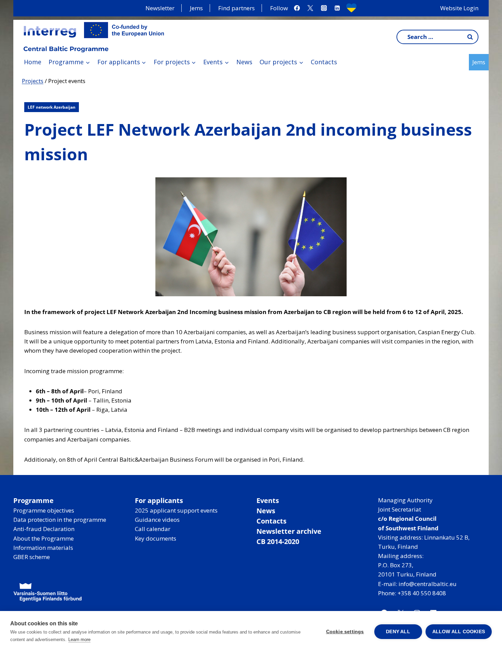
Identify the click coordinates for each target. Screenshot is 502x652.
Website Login (459, 8)
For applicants (159, 500)
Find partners (236, 8)
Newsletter (160, 8)
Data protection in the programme (59, 520)
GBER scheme (31, 557)
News (244, 62)
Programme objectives (43, 510)
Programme (33, 500)
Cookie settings (345, 631)
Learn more (79, 639)
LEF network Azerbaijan (51, 107)
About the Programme (43, 538)
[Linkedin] (337, 8)
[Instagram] (324, 8)
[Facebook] (297, 8)
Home (32, 62)
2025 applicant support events (176, 510)
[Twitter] (310, 8)
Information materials (43, 548)
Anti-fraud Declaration (43, 529)
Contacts (324, 62)
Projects (32, 81)
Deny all (398, 631)
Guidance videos (157, 520)
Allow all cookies (458, 631)
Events (267, 500)
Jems (196, 8)
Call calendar (152, 529)
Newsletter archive (288, 531)
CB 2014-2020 (277, 541)
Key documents (155, 538)
